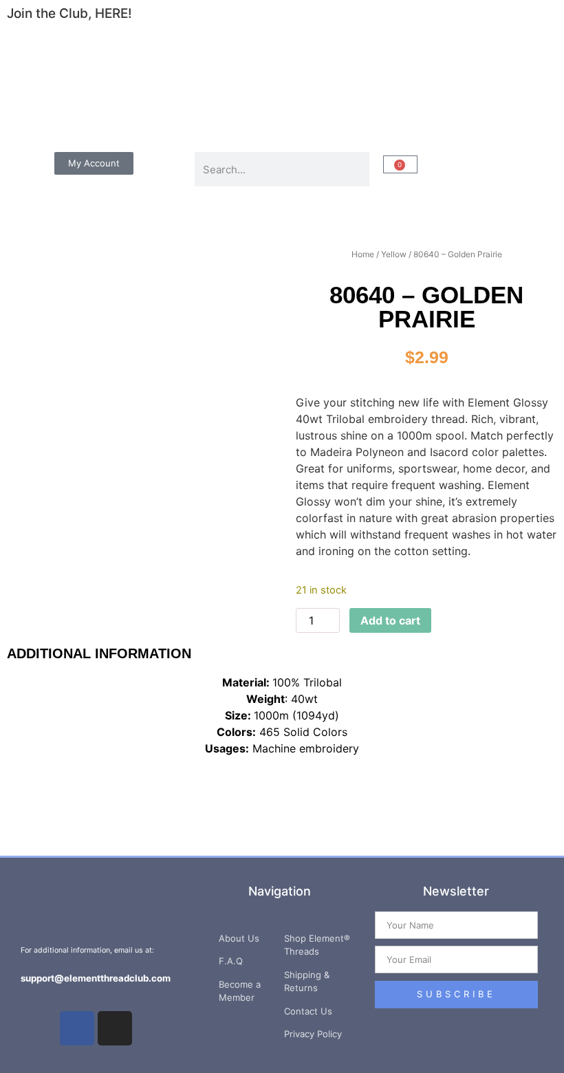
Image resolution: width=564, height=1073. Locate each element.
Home (362, 254)
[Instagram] (115, 1028)
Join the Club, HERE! (69, 13)
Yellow (393, 254)
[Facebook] (77, 1028)
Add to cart (390, 620)
